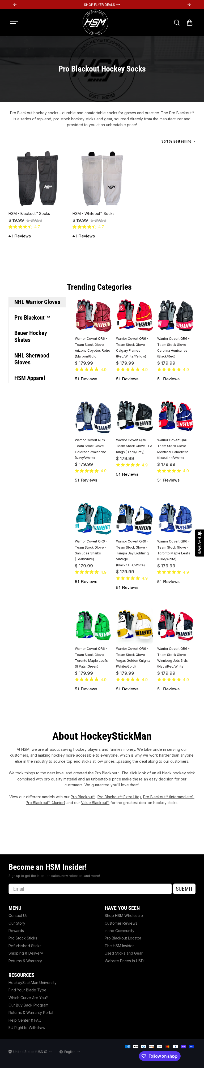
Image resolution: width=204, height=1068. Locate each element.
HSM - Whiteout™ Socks (93, 213)
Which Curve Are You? (28, 997)
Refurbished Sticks (24, 945)
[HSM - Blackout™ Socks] (37, 179)
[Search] (176, 22)
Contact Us (18, 915)
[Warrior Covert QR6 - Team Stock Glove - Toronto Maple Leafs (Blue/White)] (175, 518)
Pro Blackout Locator (123, 938)
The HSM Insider (119, 945)
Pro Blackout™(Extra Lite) (119, 797)
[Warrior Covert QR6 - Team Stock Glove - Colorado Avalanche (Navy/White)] (93, 417)
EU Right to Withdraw (26, 1027)
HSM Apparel (29, 378)
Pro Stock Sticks (22, 938)
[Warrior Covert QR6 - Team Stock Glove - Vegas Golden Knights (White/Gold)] (134, 625)
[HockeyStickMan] (95, 22)
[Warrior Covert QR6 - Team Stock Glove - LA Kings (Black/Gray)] (134, 417)
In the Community (119, 930)
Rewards (16, 930)
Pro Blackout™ (32, 317)
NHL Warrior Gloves (37, 302)
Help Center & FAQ (24, 1020)
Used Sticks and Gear (124, 953)
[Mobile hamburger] (14, 22)
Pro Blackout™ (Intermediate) (168, 797)
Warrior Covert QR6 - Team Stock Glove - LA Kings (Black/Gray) (134, 446)
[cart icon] (190, 22)
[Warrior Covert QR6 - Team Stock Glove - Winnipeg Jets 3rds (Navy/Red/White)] (175, 625)
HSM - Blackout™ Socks (29, 213)
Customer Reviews (121, 923)
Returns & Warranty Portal (30, 1012)
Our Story (16, 923)
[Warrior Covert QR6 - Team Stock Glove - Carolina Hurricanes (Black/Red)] (175, 315)
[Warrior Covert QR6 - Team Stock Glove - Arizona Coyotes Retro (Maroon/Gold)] (93, 315)
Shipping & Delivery (25, 953)
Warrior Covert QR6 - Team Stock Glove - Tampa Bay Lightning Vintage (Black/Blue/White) (132, 553)
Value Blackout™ (95, 802)
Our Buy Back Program (28, 1005)
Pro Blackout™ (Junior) (45, 802)
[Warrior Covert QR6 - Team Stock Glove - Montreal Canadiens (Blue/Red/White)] (175, 417)
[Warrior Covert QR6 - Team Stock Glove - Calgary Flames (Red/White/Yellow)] (134, 315)
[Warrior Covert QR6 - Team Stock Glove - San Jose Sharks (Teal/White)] (93, 518)
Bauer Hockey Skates (30, 336)
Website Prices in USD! (124, 961)
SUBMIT (184, 889)
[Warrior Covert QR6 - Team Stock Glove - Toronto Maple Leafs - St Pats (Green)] (93, 625)
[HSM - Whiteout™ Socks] (102, 179)
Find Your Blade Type (27, 990)
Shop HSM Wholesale (124, 915)
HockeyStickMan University (32, 982)
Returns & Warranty (25, 961)
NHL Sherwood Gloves (31, 359)
